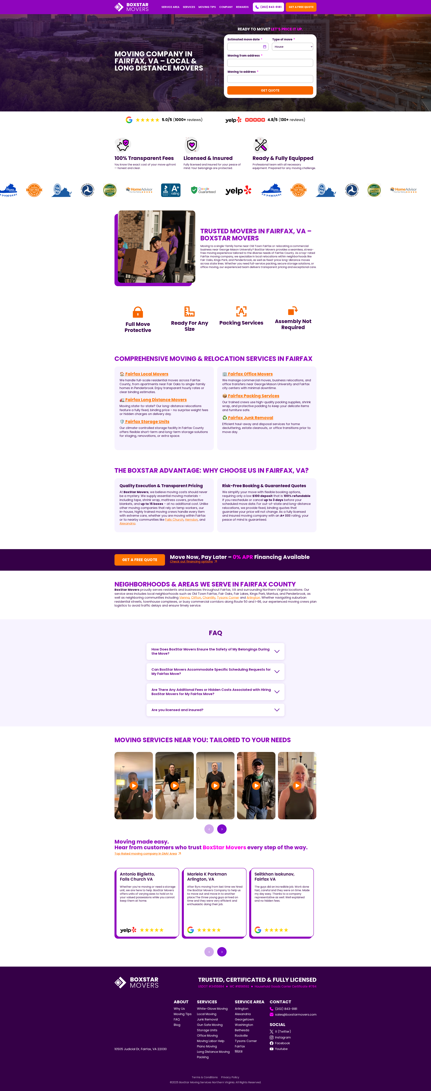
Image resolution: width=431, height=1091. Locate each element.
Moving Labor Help (210, 1041)
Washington (244, 1025)
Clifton (196, 597)
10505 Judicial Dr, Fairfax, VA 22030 (140, 1049)
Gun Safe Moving (210, 1025)
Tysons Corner (228, 597)
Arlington (253, 597)
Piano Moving (207, 1046)
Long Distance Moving (213, 1052)
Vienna (184, 597)
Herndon (191, 519)
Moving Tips (183, 1014)
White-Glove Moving (212, 1008)
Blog (177, 1025)
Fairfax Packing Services (253, 396)
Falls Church (174, 519)
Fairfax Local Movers (146, 374)
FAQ (177, 1019)
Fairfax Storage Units (147, 421)
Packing (203, 1057)
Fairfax (240, 1046)
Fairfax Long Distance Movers (156, 399)
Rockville (241, 1035)
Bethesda (242, 1030)
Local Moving (206, 1014)
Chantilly (209, 597)
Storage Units (207, 1030)
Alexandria (127, 523)
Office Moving (207, 1035)
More (238, 1051)
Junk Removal (207, 1019)
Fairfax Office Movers (250, 374)
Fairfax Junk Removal (250, 418)
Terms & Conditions (205, 1077)
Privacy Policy (230, 1077)
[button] (170, 7)
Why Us (179, 1008)
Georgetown (244, 1019)
